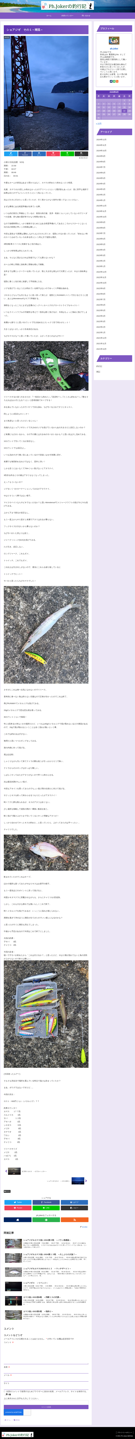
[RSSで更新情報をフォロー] (74, 1219)
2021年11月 (101, 343)
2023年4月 (100, 250)
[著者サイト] (17, 1219)
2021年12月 (101, 338)
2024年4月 (100, 184)
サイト (6, 1383)
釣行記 (8, 1191)
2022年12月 (101, 272)
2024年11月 (101, 145)
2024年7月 (100, 167)
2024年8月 (100, 162)
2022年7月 (100, 299)
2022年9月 (100, 288)
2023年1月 (100, 266)
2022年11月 (101, 277)
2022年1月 (100, 332)
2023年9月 (100, 222)
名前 (7, 1367)
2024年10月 (101, 151)
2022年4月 (100, 316)
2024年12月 (101, 140)
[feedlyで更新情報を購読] (46, 1219)
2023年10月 (101, 217)
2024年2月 (100, 195)
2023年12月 (101, 206)
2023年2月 (100, 261)
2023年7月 (100, 233)
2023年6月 (100, 239)
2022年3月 (100, 321)
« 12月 (99, 123)
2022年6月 (100, 305)
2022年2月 (100, 327)
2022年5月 (100, 310)
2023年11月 (101, 211)
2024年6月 (100, 173)
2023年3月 (100, 255)
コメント (9, 1342)
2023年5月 (100, 244)
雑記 (98, 372)
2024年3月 (100, 189)
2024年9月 (100, 156)
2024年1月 (100, 200)
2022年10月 (101, 283)
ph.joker (114, 48)
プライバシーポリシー (124, 1432)
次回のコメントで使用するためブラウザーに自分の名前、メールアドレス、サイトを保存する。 (47, 1391)
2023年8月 (100, 228)
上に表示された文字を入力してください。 (22, 1398)
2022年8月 (100, 294)
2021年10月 (101, 349)
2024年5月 (100, 178)
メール (8, 1375)
